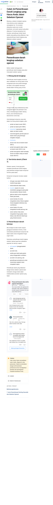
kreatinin (12, 188)
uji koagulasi (13, 246)
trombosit (12, 140)
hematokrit (13, 129)
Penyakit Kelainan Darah (11, 6)
